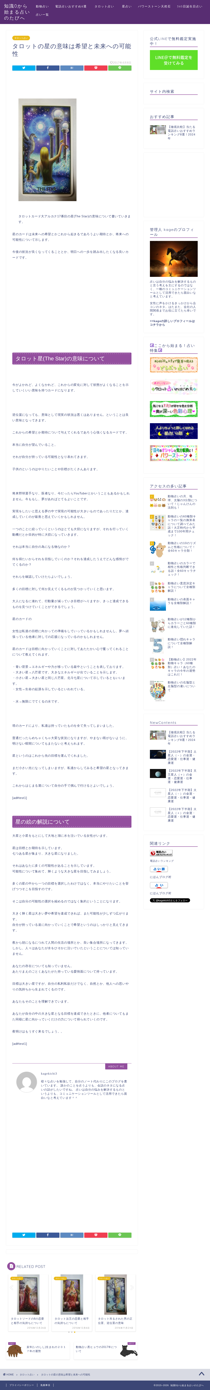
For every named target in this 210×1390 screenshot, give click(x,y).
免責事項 (45, 1385)
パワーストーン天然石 (154, 6)
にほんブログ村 (160, 877)
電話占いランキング (162, 860)
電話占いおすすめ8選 (71, 6)
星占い (127, 6)
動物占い (42, 6)
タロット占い (106, 6)
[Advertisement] (72, 85)
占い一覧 (42, 14)
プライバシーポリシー (21, 1385)
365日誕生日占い (190, 6)
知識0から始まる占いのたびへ (17, 12)
